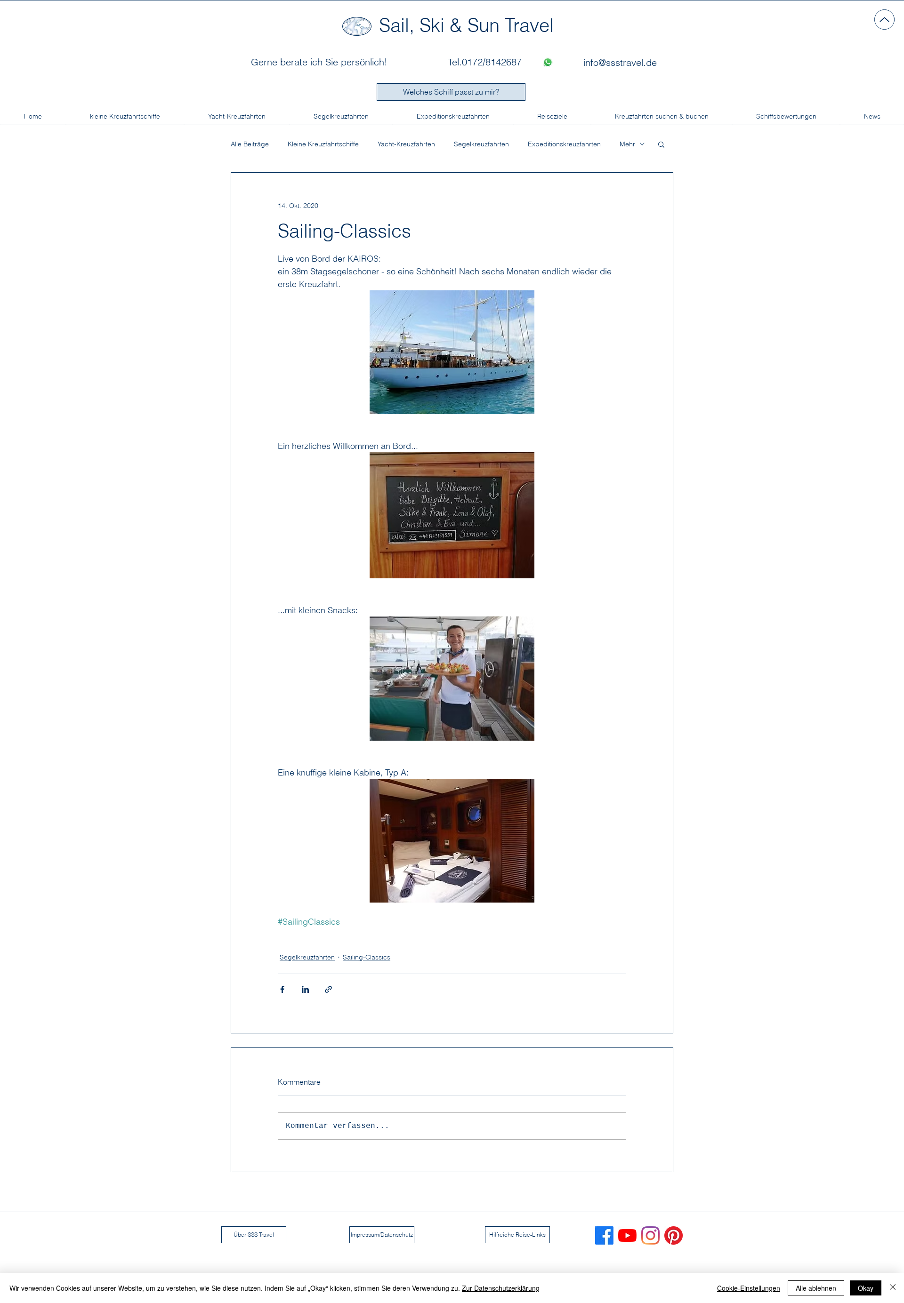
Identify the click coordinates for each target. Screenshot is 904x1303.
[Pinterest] (673, 1235)
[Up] (884, 19)
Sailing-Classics (366, 957)
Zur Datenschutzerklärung (501, 1288)
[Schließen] (892, 1287)
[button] (661, 144)
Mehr (627, 144)
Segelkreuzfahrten (481, 144)
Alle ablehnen (816, 1288)
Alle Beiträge (250, 144)
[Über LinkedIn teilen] (305, 989)
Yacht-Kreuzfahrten (406, 144)
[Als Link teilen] (328, 989)
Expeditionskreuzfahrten (564, 144)
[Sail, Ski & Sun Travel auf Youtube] (627, 1235)
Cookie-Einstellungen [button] (748, 1288)
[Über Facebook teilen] (282, 989)
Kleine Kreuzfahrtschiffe (323, 144)
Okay (865, 1288)
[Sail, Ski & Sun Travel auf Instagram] (650, 1235)
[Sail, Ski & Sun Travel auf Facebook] (604, 1235)
